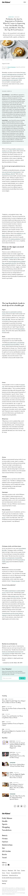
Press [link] (18, 870)
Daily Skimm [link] (7, 818)
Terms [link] (3, 872)
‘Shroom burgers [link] (15, 581)
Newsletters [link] (6, 830)
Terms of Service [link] (9, 893)
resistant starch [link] (15, 596)
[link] (6, 2)
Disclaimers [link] (5, 875)
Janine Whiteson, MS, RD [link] (8, 174)
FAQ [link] (15, 870)
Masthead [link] (10, 870)
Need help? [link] (4, 881)
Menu (25, 2)
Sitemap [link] (4, 883)
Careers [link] (23, 870)
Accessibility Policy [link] (16, 872)
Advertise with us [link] (13, 875)
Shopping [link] (6, 827)
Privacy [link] (8, 872)
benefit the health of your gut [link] (11, 257)
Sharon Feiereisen (12, 67)
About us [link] (4, 870)
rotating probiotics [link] (15, 239)
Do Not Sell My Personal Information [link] (11, 877)
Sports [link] (4, 824)
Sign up (22, 678)
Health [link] (4, 821)
